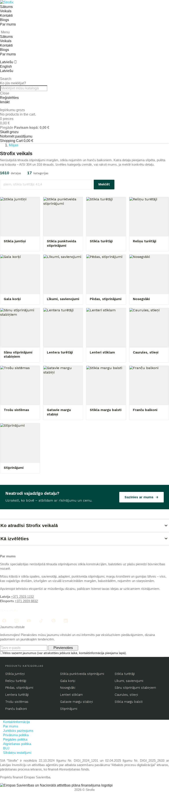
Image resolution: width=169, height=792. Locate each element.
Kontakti (6, 15)
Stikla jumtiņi (15, 674)
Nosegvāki (67, 688)
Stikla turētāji (125, 674)
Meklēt (104, 184)
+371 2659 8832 (26, 601)
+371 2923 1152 (22, 596)
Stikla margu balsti (129, 702)
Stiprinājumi (68, 709)
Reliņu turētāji (15, 681)
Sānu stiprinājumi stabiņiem (135, 688)
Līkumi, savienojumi (129, 681)
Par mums (8, 24)
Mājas (13, 145)
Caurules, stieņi (126, 695)
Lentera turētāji (17, 695)
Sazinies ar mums (139, 497)
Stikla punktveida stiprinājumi (82, 674)
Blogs (4, 20)
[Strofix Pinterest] (53, 620)
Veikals (5, 11)
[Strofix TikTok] (41, 620)
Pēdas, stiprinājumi (19, 688)
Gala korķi (67, 681)
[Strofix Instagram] (16, 620)
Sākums (6, 7)
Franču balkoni (16, 709)
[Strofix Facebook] (4, 620)
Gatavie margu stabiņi (76, 702)
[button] (84, 79)
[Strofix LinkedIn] (66, 620)
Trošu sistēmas (16, 702)
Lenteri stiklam (71, 695)
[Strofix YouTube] (29, 620)
